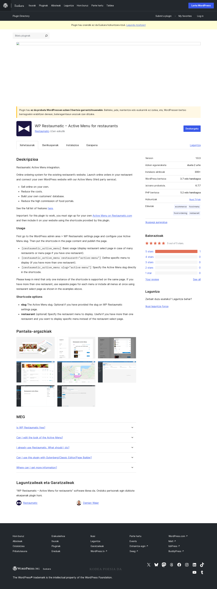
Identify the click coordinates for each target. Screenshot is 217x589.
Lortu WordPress (201, 5)
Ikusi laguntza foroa (156, 306)
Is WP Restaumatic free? (30, 427)
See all (197, 279)
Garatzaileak (97, 546)
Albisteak (17, 541)
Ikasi (93, 536)
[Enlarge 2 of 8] (91, 341)
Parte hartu (135, 536)
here (50, 208)
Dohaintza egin (139, 546)
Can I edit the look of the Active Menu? (39, 437)
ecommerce (181, 206)
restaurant (194, 213)
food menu (194, 206)
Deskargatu (192, 128)
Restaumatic (42, 131)
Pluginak (56, 546)
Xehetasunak (27, 145)
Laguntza (195, 145)
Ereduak (56, 551)
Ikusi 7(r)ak (195, 199)
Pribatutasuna (20, 551)
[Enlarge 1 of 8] (50, 341)
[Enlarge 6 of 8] (131, 365)
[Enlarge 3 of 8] (131, 341)
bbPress (174, 546)
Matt (172, 541)
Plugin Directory (21, 16)
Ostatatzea (18, 546)
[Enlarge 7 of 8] (50, 389)
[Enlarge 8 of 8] (91, 389)
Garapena (92, 145)
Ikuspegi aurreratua (156, 222)
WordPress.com (178, 536)
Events (133, 541)
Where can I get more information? (36, 467)
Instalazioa (72, 145)
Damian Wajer (91, 502)
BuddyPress (176, 551)
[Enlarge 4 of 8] (50, 365)
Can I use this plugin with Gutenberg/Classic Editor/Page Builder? (54, 457)
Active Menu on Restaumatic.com (112, 215)
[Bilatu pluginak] (46, 36)
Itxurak (55, 541)
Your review (152, 279)
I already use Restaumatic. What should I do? (42, 447)
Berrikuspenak (50, 145)
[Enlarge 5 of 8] (91, 365)
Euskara (47, 569)
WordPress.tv (99, 551)
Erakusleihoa (58, 536)
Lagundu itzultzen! (136, 25)
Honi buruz (18, 536)
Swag (134, 551)
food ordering (180, 213)
